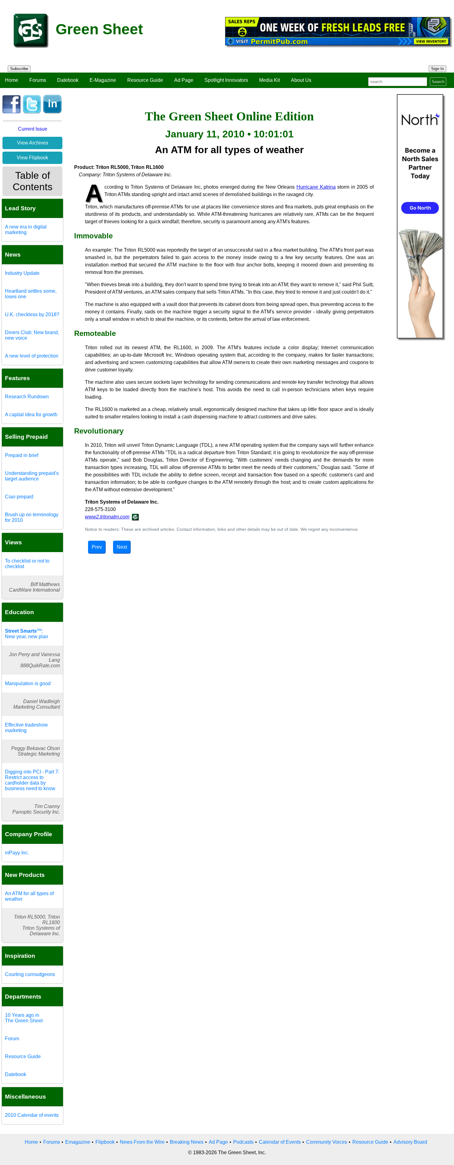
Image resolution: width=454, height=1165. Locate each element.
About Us (301, 80)
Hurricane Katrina (316, 187)
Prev (97, 547)
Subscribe (19, 68)
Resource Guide (145, 80)
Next (122, 547)
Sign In (437, 68)
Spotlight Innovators (226, 80)
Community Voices (326, 1142)
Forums (37, 80)
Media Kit (269, 80)
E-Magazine (103, 80)
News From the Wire (142, 1142)
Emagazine (77, 1142)
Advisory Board (410, 1142)
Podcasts (243, 1142)
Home (11, 80)
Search (438, 81)
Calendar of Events (280, 1142)
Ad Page (183, 80)
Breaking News (187, 1142)
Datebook (67, 80)
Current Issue (32, 129)
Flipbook (105, 1142)
